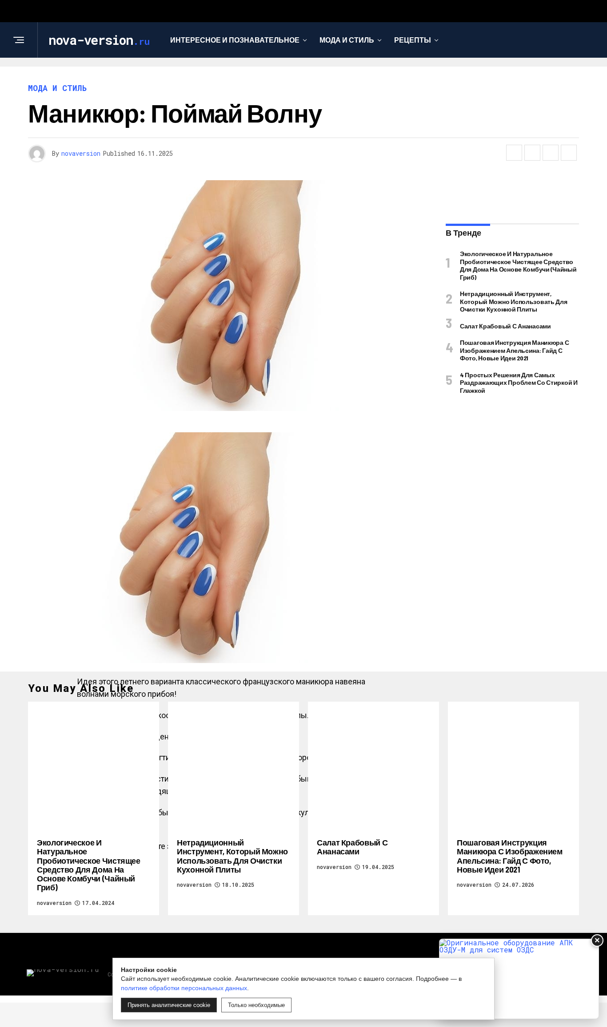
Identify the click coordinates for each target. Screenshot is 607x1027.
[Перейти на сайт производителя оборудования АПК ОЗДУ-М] (519, 979)
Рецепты (412, 40)
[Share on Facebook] (514, 153)
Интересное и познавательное (235, 40)
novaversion (80, 153)
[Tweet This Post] (532, 153)
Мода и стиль (346, 40)
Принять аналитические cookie (169, 1005)
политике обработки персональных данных (184, 987)
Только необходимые (256, 1005)
